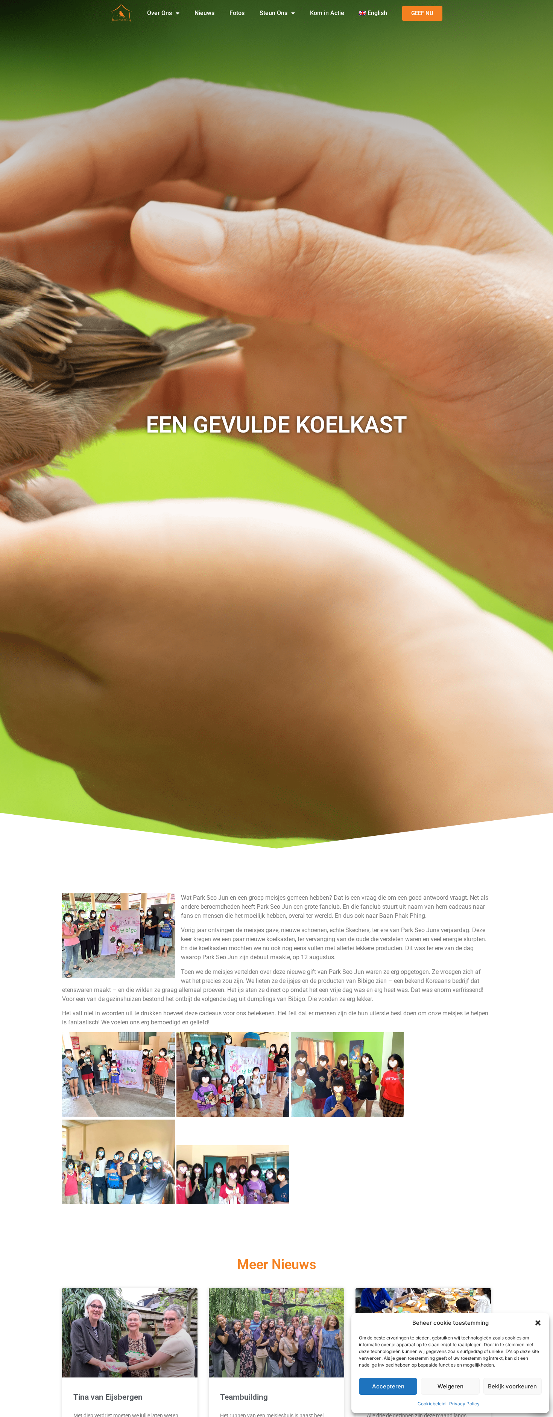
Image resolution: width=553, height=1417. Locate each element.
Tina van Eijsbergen (108, 1397)
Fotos (237, 13)
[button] (538, 1323)
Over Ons (159, 13)
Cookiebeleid (431, 1403)
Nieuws (204, 13)
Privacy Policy (464, 1403)
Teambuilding (244, 1397)
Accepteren (388, 1386)
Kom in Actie (327, 13)
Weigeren (450, 1386)
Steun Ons (273, 13)
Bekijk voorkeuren (512, 1386)
